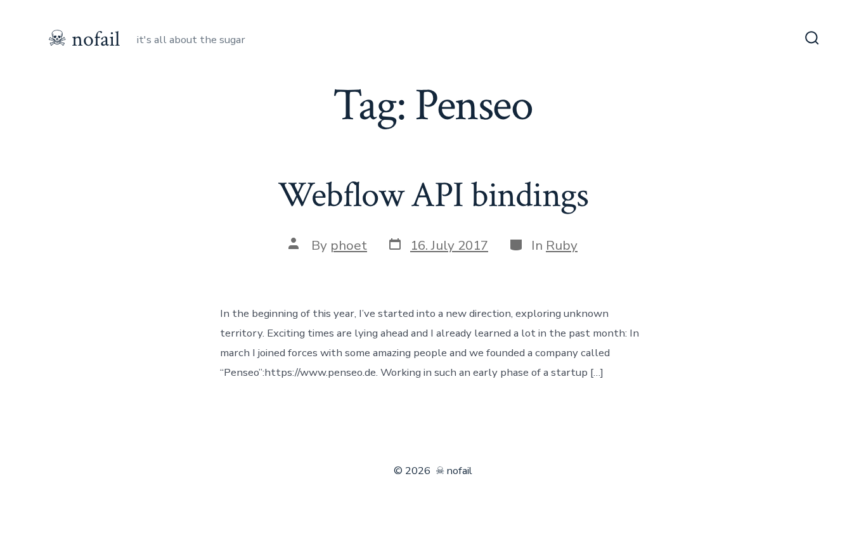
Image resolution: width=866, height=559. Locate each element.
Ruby (562, 245)
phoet (348, 245)
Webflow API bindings (433, 195)
